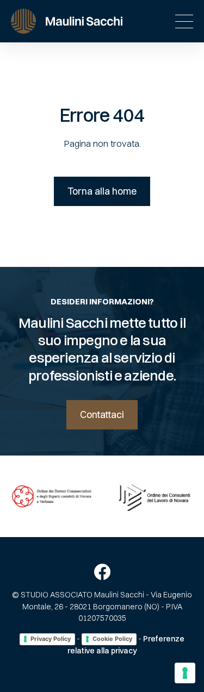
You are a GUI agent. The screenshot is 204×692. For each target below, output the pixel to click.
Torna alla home (102, 191)
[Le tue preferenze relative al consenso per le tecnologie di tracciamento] (185, 673)
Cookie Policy (112, 639)
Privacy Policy (50, 639)
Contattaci (102, 414)
